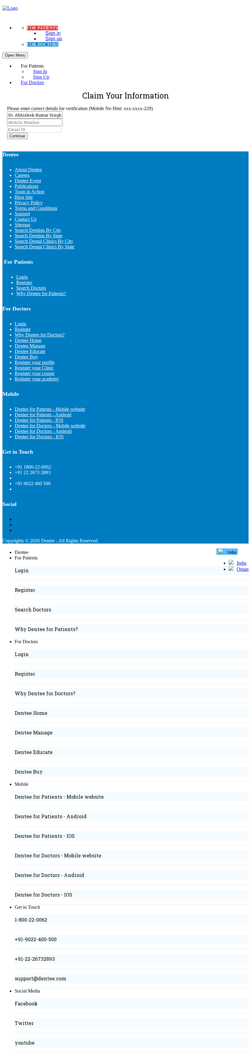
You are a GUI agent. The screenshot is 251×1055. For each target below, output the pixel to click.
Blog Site (24, 197)
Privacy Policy (29, 202)
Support (22, 213)
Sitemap (22, 224)
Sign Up (41, 77)
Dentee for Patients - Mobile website (50, 409)
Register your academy (37, 378)
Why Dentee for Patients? (41, 293)
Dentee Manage (30, 345)
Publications (26, 186)
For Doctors (32, 82)
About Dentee (28, 169)
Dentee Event (28, 180)
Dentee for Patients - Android (43, 414)
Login (22, 277)
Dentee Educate (30, 351)
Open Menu (15, 55)
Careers (22, 175)
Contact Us (25, 219)
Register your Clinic (34, 367)
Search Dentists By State (38, 235)
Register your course (34, 373)
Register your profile (34, 362)
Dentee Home (28, 340)
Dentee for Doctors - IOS (39, 436)
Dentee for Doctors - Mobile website (50, 425)
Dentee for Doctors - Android (43, 431)
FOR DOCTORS (42, 44)
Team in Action (29, 191)
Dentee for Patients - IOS (39, 420)
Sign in (53, 33)
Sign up (53, 38)
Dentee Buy (26, 356)
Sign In (40, 71)
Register (24, 282)
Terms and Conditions (36, 208)
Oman (243, 569)
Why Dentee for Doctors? (40, 334)
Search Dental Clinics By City (44, 241)
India (241, 563)
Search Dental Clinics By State (44, 246)
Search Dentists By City (38, 230)
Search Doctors (31, 288)
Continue (17, 136)
